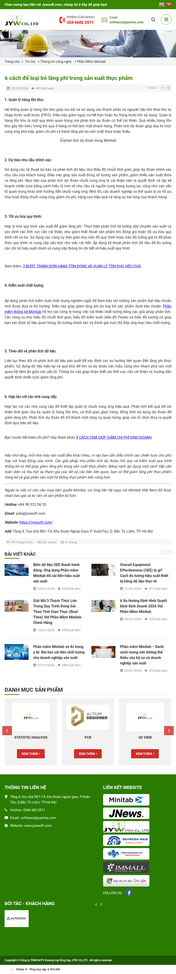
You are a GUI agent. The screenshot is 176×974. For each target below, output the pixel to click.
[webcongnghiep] (127, 854)
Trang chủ (12, 62)
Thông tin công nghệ (56, 62)
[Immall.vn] (127, 868)
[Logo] (22, 20)
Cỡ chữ (152, 88)
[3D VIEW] (145, 717)
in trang (71, 542)
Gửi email (49, 542)
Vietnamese (168, 3)
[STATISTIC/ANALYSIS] (30, 717)
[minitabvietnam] (127, 800)
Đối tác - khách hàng (30, 903)
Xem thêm (30, 754)
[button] (163, 552)
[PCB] (88, 717)
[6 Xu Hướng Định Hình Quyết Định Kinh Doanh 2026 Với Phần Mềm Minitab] (103, 606)
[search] (153, 19)
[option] (88, 621)
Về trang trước (22, 542)
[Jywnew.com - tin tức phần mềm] (127, 814)
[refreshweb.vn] (127, 841)
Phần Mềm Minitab (91, 62)
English (161, 3)
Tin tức (30, 62)
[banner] (88, 43)
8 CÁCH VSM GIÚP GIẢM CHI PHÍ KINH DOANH (114, 437)
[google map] (127, 881)
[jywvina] (127, 827)
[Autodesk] (17, 918)
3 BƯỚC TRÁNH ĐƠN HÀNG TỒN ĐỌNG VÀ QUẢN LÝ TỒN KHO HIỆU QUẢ (82, 266)
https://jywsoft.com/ (36, 522)
